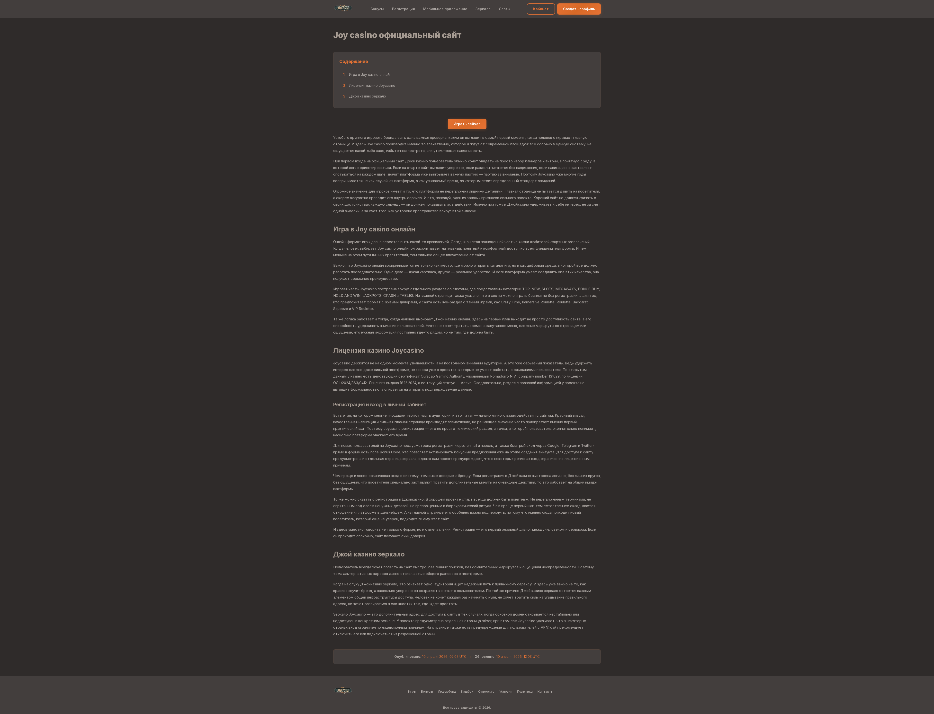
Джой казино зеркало (367, 96)
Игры (412, 691)
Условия (505, 691)
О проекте (486, 691)
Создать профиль (579, 9)
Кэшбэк (467, 691)
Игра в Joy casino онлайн (370, 74)
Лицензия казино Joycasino (372, 85)
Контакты (545, 691)
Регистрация (403, 9)
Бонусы (377, 9)
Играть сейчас (467, 124)
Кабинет (541, 9)
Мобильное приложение (445, 9)
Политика (525, 691)
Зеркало (483, 9)
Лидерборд (447, 691)
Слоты (504, 9)
